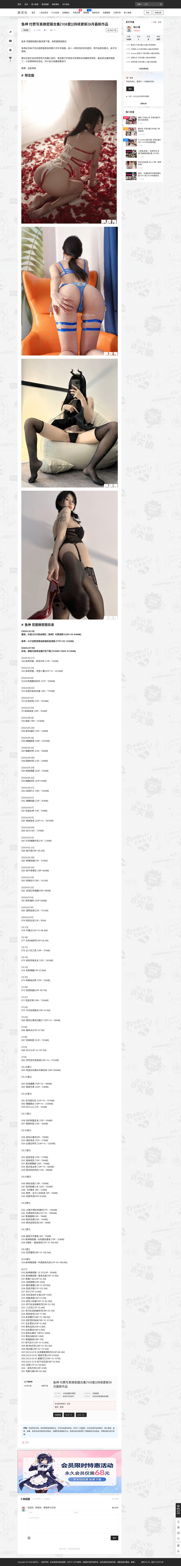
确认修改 (115, 1508)
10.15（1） (69, 1415)
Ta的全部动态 (143, 69)
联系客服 (45, 4)
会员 (26, 4)
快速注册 (158, 13)
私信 (159, 22)
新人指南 (34, 4)
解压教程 (55, 4)
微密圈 (25, 30)
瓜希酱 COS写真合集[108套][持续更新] (142, 49)
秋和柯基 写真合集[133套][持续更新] (141, 62)
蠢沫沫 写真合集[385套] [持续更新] (141, 45)
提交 (114, 1538)
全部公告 (143, 104)
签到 (19, 4)
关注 (154, 22)
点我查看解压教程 (69, 1393)
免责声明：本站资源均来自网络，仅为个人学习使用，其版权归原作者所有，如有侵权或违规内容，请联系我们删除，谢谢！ (88, 1562)
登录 (147, 13)
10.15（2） (81, 1415)
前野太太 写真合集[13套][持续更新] (141, 58)
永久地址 (65, 4)
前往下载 (113, 30)
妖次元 (35, 1562)
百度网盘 (58, 1415)
